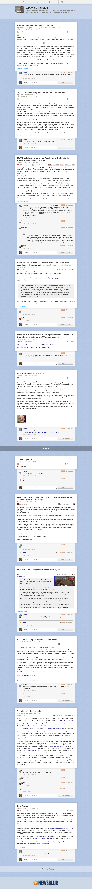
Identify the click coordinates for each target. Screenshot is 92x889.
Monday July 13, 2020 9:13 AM (27, 29)
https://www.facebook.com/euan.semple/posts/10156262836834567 (42, 432)
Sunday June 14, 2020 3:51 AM (27, 572)
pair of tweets (23, 277)
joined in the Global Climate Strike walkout (42, 838)
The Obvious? (22, 378)
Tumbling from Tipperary (25, 341)
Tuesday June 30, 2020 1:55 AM (27, 502)
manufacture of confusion (33, 750)
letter (35, 515)
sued (40, 107)
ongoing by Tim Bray (24, 810)
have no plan (29, 728)
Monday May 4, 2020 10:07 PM (27, 808)
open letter (48, 830)
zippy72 (25, 227)
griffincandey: (21, 576)
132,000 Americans (57, 279)
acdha (24, 245)
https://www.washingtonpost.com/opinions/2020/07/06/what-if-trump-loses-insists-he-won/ (42, 344)
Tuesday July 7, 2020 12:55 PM (27, 162)
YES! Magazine (23, 164)
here (39, 115)
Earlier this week (22, 102)
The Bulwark (22, 644)
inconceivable (69, 752)
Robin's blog (22, 464)
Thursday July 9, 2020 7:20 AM (27, 96)
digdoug (25, 478)
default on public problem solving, (46, 741)
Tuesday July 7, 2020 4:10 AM (27, 375)
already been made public (59, 746)
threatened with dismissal (41, 843)
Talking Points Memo (24, 504)
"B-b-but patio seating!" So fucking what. (36, 570)
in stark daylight (28, 752)
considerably (42, 279)
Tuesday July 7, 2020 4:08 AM (27, 461)
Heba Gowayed (28, 111)
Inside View (22, 31)
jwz (20, 574)
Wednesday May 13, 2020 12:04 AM (28, 641)
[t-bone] (46, 43)
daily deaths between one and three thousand (50, 728)
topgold (25, 72)
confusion (44, 760)
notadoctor (26, 205)
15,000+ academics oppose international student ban (41, 93)
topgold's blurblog (37, 7)
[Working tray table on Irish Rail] (46, 59)
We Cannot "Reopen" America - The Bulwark (37, 640)
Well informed (23, 373)
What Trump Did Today (24, 269)
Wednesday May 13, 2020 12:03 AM (28, 713)
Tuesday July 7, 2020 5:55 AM (27, 339)
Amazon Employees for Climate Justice (62, 828)
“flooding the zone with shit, (29, 735)
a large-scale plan (34, 840)
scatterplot (21, 99)
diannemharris (27, 777)
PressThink (22, 715)
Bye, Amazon (23, 806)
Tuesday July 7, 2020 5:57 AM (27, 267)
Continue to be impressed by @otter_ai (35, 25)
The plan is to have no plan (29, 711)
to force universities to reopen (33, 105)
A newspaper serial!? (26, 459)
